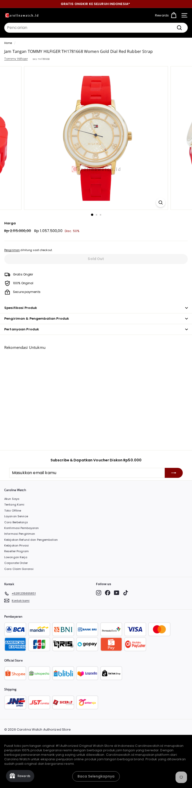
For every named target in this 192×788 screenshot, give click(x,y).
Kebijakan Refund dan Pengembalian (31, 540)
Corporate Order (16, 563)
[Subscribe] (174, 473)
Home (8, 43)
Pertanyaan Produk (21, 329)
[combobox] (96, 28)
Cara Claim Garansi (19, 569)
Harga (10, 223)
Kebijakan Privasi (16, 545)
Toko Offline (12, 511)
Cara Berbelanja (16, 522)
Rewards (162, 15)
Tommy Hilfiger (16, 59)
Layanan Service (16, 516)
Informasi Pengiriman (19, 534)
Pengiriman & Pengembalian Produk (36, 318)
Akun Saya (11, 499)
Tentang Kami (14, 505)
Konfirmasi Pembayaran (21, 528)
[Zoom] (160, 202)
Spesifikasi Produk (20, 307)
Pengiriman (12, 250)
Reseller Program (16, 551)
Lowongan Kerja (15, 557)
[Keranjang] (174, 15)
